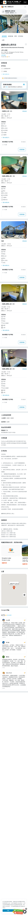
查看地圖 (3, 55)
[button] (2, 23)
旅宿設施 (10, 36)
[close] (26, 909)
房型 (15, 36)
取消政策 (23, 141)
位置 (3, 40)
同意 (8, 910)
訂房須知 (20, 36)
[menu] (25, 6)
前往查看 (9, 615)
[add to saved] (26, 44)
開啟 (25, 2)
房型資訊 (24, 111)
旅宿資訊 (4, 36)
